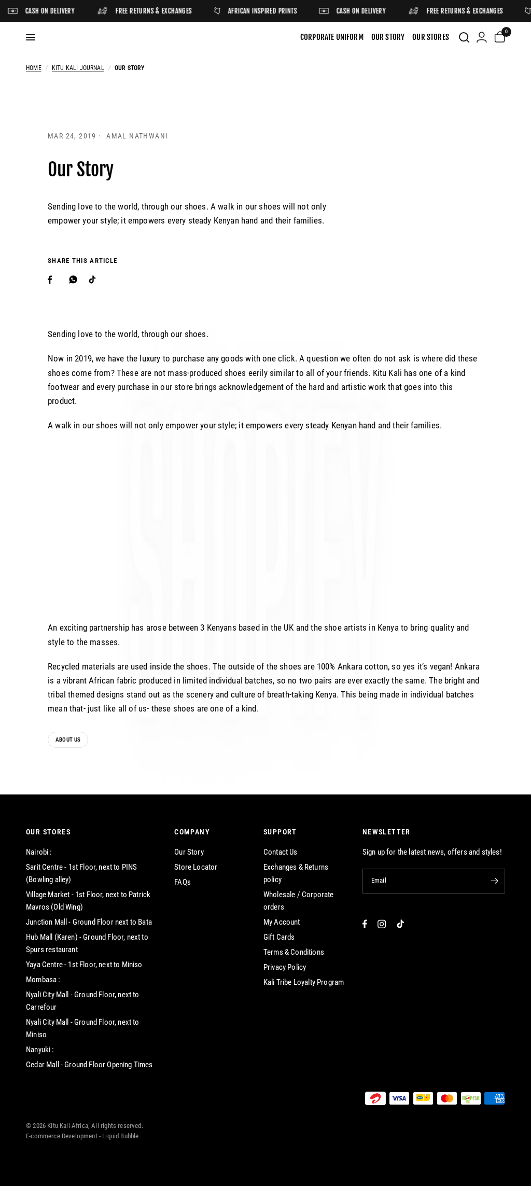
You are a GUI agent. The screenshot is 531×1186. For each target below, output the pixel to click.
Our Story (189, 852)
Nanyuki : (40, 1049)
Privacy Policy (284, 967)
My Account (281, 922)
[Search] (464, 37)
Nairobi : (39, 852)
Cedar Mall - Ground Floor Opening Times (89, 1064)
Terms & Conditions (293, 952)
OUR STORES (48, 831)
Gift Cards (279, 937)
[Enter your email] (494, 881)
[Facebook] (54, 279)
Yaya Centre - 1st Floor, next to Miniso (84, 964)
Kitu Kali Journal (78, 68)
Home (33, 68)
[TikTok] (400, 923)
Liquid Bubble (120, 1136)
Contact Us (280, 852)
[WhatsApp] (75, 279)
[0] (498, 37)
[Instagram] (382, 923)
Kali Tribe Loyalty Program (303, 982)
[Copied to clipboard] (116, 277)
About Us (67, 739)
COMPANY (192, 831)
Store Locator (195, 867)
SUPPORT (280, 831)
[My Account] (482, 37)
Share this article (82, 260)
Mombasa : (43, 979)
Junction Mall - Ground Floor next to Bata (89, 922)
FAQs (182, 882)
